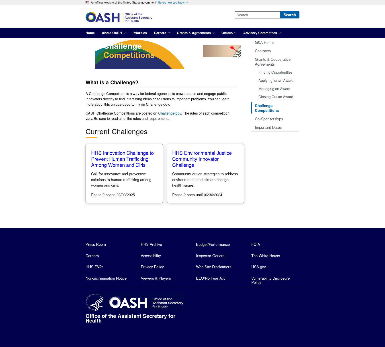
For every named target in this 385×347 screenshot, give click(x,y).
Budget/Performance (213, 244)
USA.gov (258, 266)
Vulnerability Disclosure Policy (270, 280)
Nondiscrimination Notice (106, 278)
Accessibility (151, 255)
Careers (92, 255)
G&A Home (264, 42)
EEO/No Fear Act (210, 278)
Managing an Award (274, 88)
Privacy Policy (152, 266)
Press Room (96, 244)
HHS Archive (151, 244)
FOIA (255, 244)
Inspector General (210, 255)
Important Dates (268, 127)
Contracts (263, 50)
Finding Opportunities (275, 72)
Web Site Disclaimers (213, 266)
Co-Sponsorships (269, 118)
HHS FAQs (94, 266)
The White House (265, 255)
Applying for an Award (275, 80)
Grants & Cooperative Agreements (273, 61)
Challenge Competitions (267, 108)
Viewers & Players (156, 278)
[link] (156, 17)
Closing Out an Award (275, 96)
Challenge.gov (169, 113)
